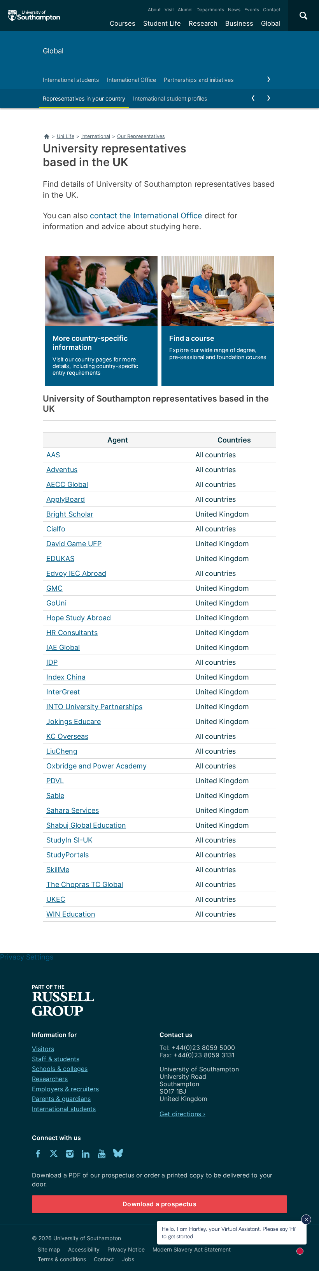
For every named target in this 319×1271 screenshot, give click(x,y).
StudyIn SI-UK (69, 840)
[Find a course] (216, 321)
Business (239, 23)
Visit (169, 9)
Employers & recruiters (65, 1089)
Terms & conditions (62, 1259)
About (154, 9)
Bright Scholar (69, 514)
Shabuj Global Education (86, 825)
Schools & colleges (60, 1069)
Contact (271, 9)
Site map (49, 1249)
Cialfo (55, 529)
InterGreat (63, 692)
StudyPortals (67, 855)
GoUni (56, 603)
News (234, 9)
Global (270, 23)
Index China (66, 677)
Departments (210, 9)
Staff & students (55, 1059)
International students (71, 79)
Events (251, 9)
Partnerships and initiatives (199, 79)
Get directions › (182, 1114)
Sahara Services (72, 810)
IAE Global (63, 647)
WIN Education (70, 914)
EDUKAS (60, 558)
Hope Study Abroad (78, 618)
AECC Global (67, 484)
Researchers (50, 1079)
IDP (52, 662)
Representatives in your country (84, 98)
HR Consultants (72, 632)
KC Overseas (67, 736)
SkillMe (57, 870)
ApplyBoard (65, 499)
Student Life (162, 23)
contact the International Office (146, 215)
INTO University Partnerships (94, 707)
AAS (53, 455)
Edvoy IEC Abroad (76, 573)
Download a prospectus (159, 1204)
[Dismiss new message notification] (306, 1219)
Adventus (61, 470)
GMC (54, 588)
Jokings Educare (73, 721)
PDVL (55, 781)
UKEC (55, 899)
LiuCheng (61, 751)
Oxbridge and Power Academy (96, 766)
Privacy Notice (126, 1249)
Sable (55, 795)
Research (203, 23)
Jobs (128, 1259)
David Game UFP (74, 544)
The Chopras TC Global (84, 884)
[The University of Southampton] (34, 15)
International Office (131, 79)
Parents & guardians (61, 1099)
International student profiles (170, 98)
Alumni (185, 9)
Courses (122, 23)
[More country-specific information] (99, 321)
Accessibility (84, 1249)
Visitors (43, 1049)
